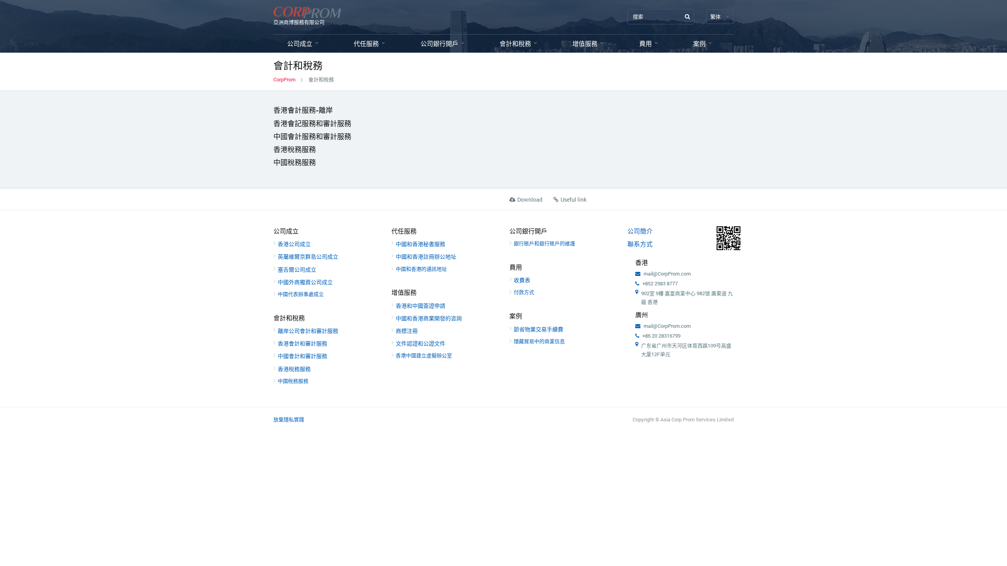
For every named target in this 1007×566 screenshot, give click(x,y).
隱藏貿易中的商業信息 (539, 341)
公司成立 (299, 43)
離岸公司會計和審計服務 (308, 330)
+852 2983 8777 (660, 283)
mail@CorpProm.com (667, 273)
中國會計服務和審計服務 (312, 136)
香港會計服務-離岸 (303, 110)
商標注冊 (407, 330)
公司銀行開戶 (439, 43)
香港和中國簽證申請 (420, 305)
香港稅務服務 (294, 149)
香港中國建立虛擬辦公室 (424, 355)
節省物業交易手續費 (538, 329)
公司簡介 (640, 231)
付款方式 (524, 292)
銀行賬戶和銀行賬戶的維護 (544, 243)
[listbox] (720, 16)
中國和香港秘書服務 (420, 244)
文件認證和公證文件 (420, 343)
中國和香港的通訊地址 (421, 268)
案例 (699, 43)
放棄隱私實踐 (288, 419)
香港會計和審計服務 (302, 343)
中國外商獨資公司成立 (305, 282)
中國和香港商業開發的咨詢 (429, 318)
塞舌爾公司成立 (297, 269)
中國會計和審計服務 (302, 356)
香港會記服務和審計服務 (312, 123)
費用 (645, 43)
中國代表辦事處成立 (301, 294)
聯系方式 (640, 244)
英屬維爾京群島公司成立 (308, 256)
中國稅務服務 (294, 162)
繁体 (715, 16)
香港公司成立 (294, 244)
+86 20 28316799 (661, 335)
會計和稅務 (515, 43)
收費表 (522, 280)
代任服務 (366, 43)
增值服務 (585, 43)
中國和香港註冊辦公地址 (426, 256)
